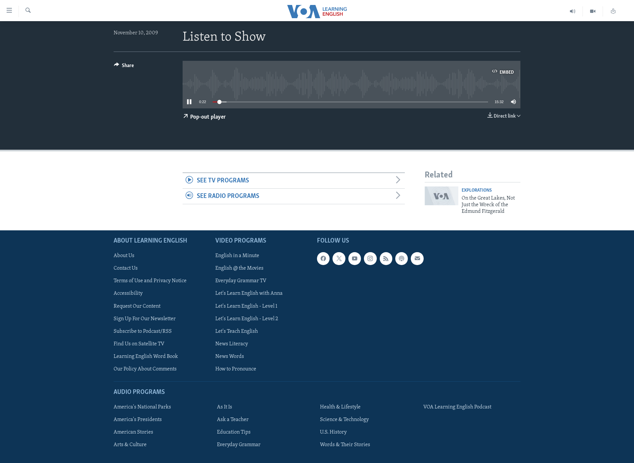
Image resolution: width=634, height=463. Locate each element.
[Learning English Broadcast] (573, 11)
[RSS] (386, 258)
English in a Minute (237, 255)
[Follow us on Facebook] (323, 258)
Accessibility (128, 293)
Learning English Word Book (146, 356)
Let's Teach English (236, 331)
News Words (229, 356)
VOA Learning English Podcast (457, 407)
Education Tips (234, 432)
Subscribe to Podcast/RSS (143, 331)
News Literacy (231, 343)
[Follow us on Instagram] (370, 258)
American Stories (133, 432)
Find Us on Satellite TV (139, 343)
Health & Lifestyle (340, 407)
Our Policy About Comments (145, 369)
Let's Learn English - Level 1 (246, 306)
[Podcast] (401, 258)
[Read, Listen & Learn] (613, 11)
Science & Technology (344, 419)
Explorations (477, 190)
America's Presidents (138, 419)
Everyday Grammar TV (240, 281)
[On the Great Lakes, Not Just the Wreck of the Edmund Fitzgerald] (441, 195)
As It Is (224, 407)
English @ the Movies (239, 268)
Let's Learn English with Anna (249, 293)
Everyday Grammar (239, 444)
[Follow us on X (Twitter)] (339, 258)
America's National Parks (142, 407)
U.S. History (333, 432)
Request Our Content (137, 306)
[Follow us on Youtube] (354, 258)
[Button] (124, 67)
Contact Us (126, 268)
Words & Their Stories (345, 444)
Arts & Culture (130, 444)
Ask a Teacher (233, 419)
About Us (124, 255)
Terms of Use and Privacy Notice (150, 281)
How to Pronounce (235, 369)
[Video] (593, 11)
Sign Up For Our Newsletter (145, 318)
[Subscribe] (417, 258)
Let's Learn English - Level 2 (246, 318)
